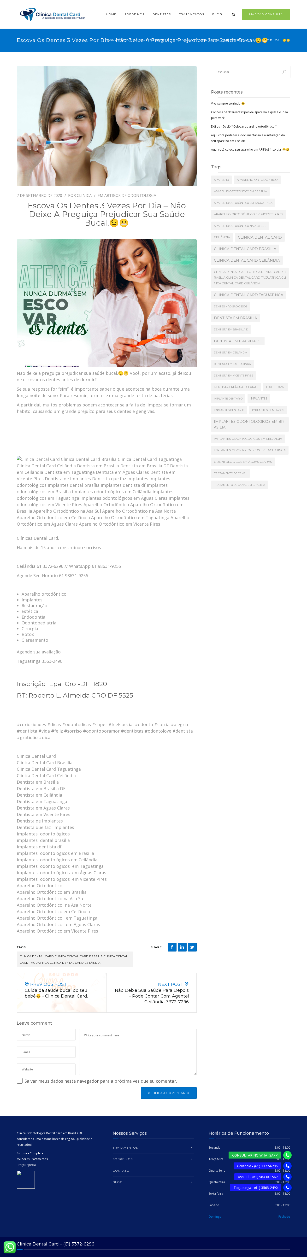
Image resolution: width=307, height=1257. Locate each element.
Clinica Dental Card (260, 237)
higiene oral (275, 387)
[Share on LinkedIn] (182, 947)
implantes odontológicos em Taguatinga (250, 450)
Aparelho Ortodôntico (257, 180)
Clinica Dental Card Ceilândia (247, 260)
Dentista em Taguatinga (232, 364)
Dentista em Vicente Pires (233, 375)
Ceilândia (222, 237)
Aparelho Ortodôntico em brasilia (240, 191)
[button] (287, 1187)
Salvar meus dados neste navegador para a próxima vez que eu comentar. (100, 1081)
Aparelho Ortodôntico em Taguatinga (243, 203)
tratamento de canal (230, 473)
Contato (121, 1170)
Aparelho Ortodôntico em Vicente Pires (248, 214)
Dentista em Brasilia (235, 318)
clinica (84, 195)
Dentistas (162, 14)
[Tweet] (192, 947)
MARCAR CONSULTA (266, 14)
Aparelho (221, 180)
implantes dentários (268, 410)
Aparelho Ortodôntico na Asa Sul (240, 226)
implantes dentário (229, 410)
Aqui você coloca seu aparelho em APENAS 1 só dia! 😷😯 (250, 149)
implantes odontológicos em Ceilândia (248, 439)
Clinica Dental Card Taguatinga (248, 295)
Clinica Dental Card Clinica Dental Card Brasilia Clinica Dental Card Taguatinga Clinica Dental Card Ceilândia (74, 959)
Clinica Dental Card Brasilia (245, 249)
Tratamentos (191, 14)
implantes (258, 398)
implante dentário (228, 398)
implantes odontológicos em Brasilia (249, 424)
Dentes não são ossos (230, 306)
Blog (217, 14)
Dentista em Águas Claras (236, 387)
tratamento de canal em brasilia (239, 485)
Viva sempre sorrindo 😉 (228, 103)
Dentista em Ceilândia (230, 352)
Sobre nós (134, 14)
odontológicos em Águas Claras (243, 462)
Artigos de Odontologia (130, 195)
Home (111, 14)
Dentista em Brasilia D (231, 329)
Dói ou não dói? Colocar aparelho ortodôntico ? (244, 126)
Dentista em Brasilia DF (238, 341)
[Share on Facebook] (172, 947)
